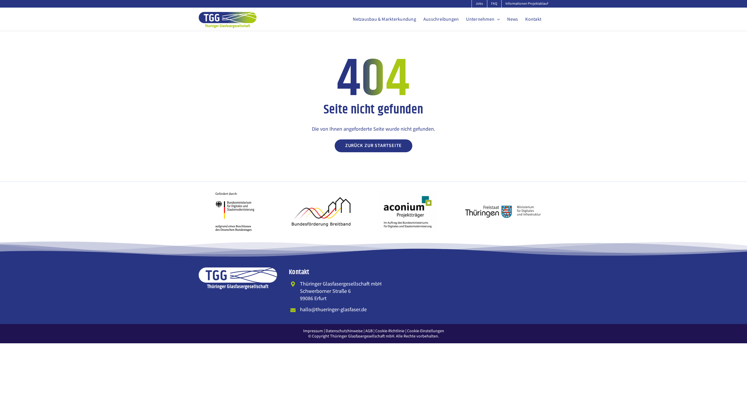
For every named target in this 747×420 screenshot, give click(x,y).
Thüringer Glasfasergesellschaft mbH (362, 336)
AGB (369, 331)
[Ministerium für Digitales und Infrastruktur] (503, 208)
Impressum (313, 331)
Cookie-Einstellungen (425, 331)
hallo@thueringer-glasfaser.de (333, 309)
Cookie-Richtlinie (389, 331)
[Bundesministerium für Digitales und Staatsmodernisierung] (235, 189)
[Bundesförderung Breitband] (321, 199)
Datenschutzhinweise (344, 331)
